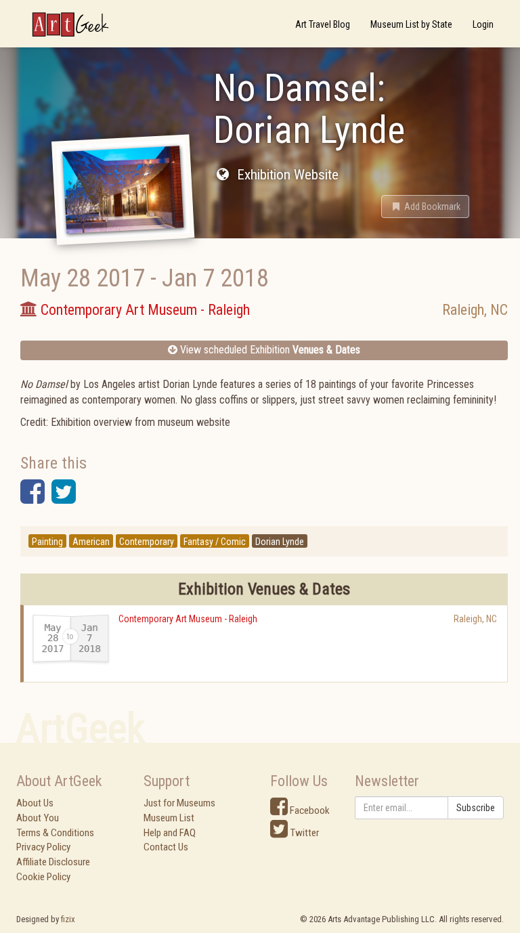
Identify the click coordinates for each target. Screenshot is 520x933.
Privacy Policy (43, 847)
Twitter (303, 833)
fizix (68, 919)
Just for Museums (179, 803)
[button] (425, 206)
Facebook (309, 810)
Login (483, 24)
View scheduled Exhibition (268, 349)
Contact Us (166, 847)
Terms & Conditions (55, 833)
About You (37, 818)
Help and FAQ (170, 833)
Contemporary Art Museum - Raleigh (187, 618)
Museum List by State (411, 24)
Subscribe (475, 807)
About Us (34, 803)
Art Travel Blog (322, 24)
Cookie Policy (43, 877)
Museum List (169, 818)
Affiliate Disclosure (53, 862)
